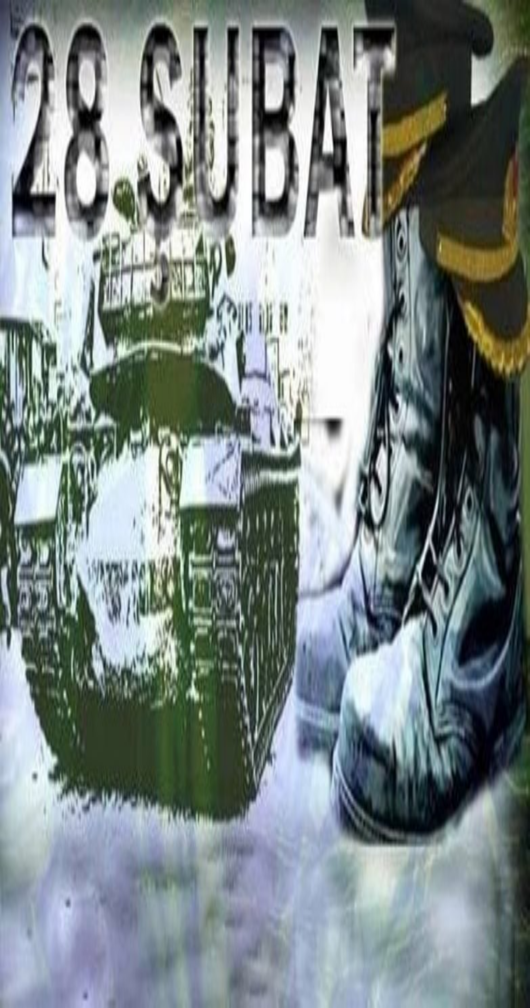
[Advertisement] (265, 953)
